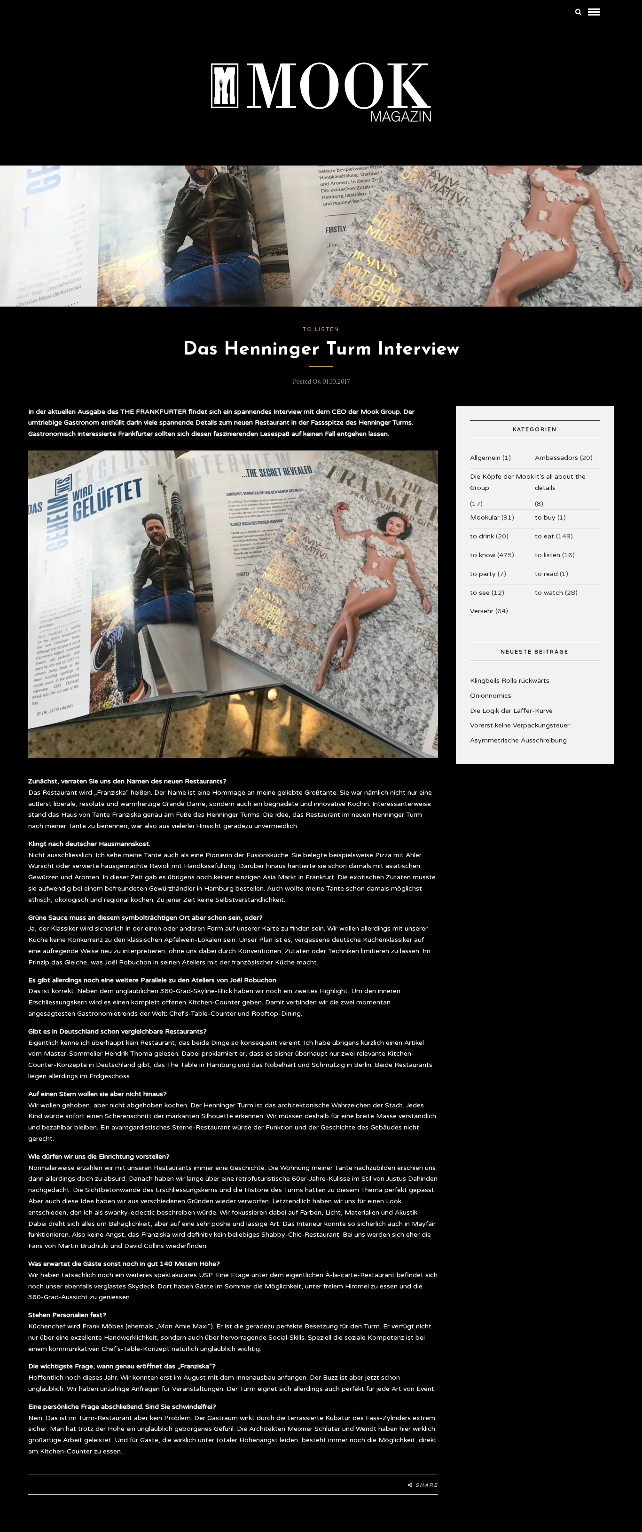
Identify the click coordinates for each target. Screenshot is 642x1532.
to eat (544, 536)
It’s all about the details (560, 482)
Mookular (485, 517)
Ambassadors (556, 458)
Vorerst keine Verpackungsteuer (520, 725)
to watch (549, 593)
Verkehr (481, 611)
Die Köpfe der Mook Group (502, 482)
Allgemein (485, 458)
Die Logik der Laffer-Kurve (511, 711)
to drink (482, 536)
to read (546, 574)
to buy (545, 517)
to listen (321, 329)
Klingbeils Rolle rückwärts (509, 681)
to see (480, 593)
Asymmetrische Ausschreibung (518, 740)
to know (482, 555)
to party (483, 574)
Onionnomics (490, 696)
